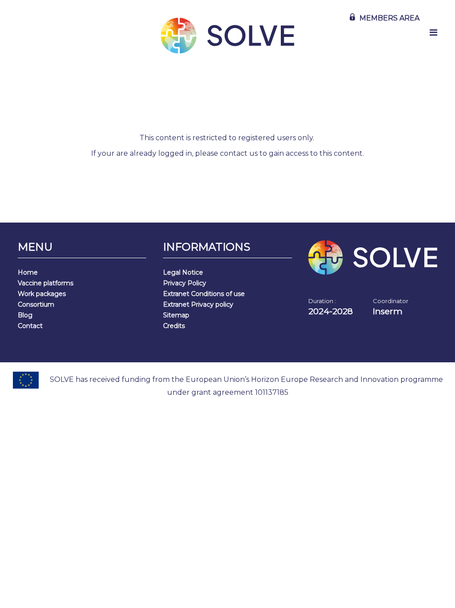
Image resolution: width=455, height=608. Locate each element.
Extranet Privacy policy (198, 304)
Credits (174, 326)
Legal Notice (183, 272)
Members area (389, 18)
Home (28, 272)
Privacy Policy (184, 283)
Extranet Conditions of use (204, 294)
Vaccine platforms (45, 283)
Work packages (42, 294)
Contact (30, 326)
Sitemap (176, 315)
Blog (25, 315)
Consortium (36, 304)
